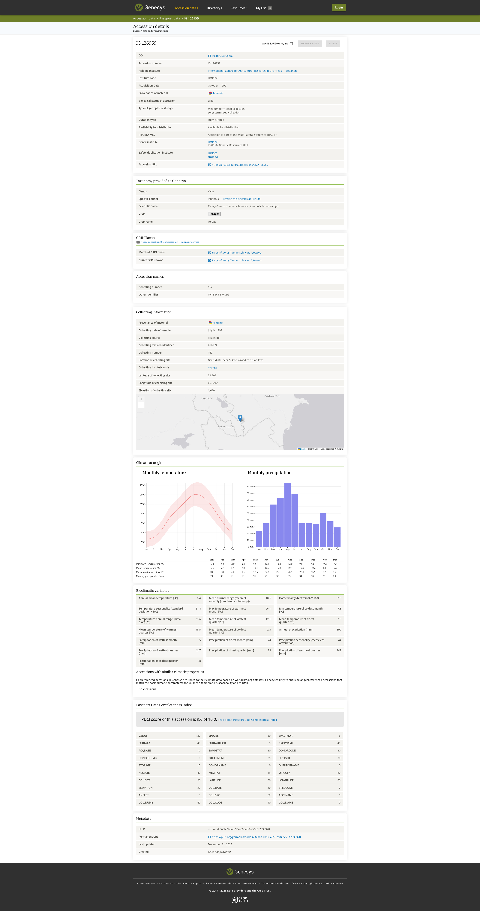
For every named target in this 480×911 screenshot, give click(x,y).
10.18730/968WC (222, 55)
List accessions (147, 689)
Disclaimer (183, 883)
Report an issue (203, 883)
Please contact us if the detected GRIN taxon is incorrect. (170, 241)
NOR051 (213, 157)
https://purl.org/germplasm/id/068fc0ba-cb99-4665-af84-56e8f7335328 (256, 837)
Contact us (166, 883)
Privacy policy (334, 883)
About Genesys (146, 883)
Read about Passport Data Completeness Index (247, 719)
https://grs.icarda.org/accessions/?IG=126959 (240, 164)
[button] (240, 418)
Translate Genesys (246, 883)
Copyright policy (311, 883)
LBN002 (213, 142)
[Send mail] (138, 242)
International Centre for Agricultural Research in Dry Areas (245, 70)
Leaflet (303, 448)
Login (339, 7)
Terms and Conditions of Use (279, 883)
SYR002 (212, 368)
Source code (224, 883)
